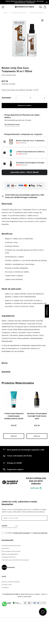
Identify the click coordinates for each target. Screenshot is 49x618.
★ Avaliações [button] (47, 311)
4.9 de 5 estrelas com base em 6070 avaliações (36, 480)
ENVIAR (4, 526)
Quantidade (6, 98)
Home (5, 12)
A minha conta (7, 584)
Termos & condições (40, 533)
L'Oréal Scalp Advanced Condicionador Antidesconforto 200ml (31, 152)
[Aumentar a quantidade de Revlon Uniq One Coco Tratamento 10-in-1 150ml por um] (44, 98)
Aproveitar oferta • (24, 172)
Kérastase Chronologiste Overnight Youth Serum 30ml (31, 163)
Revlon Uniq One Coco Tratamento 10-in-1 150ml (31, 141)
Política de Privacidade (21, 533)
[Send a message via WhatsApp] (4, 604)
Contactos (5, 587)
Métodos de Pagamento (10, 554)
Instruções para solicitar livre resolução (15, 560)
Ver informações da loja (12, 124)
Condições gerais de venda (11, 545)
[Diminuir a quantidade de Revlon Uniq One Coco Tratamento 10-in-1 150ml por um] (16, 98)
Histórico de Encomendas (11, 582)
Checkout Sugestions (18, 12)
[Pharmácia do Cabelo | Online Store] (24, 7)
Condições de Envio (8, 557)
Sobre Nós (5, 548)
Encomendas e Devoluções (11, 551)
